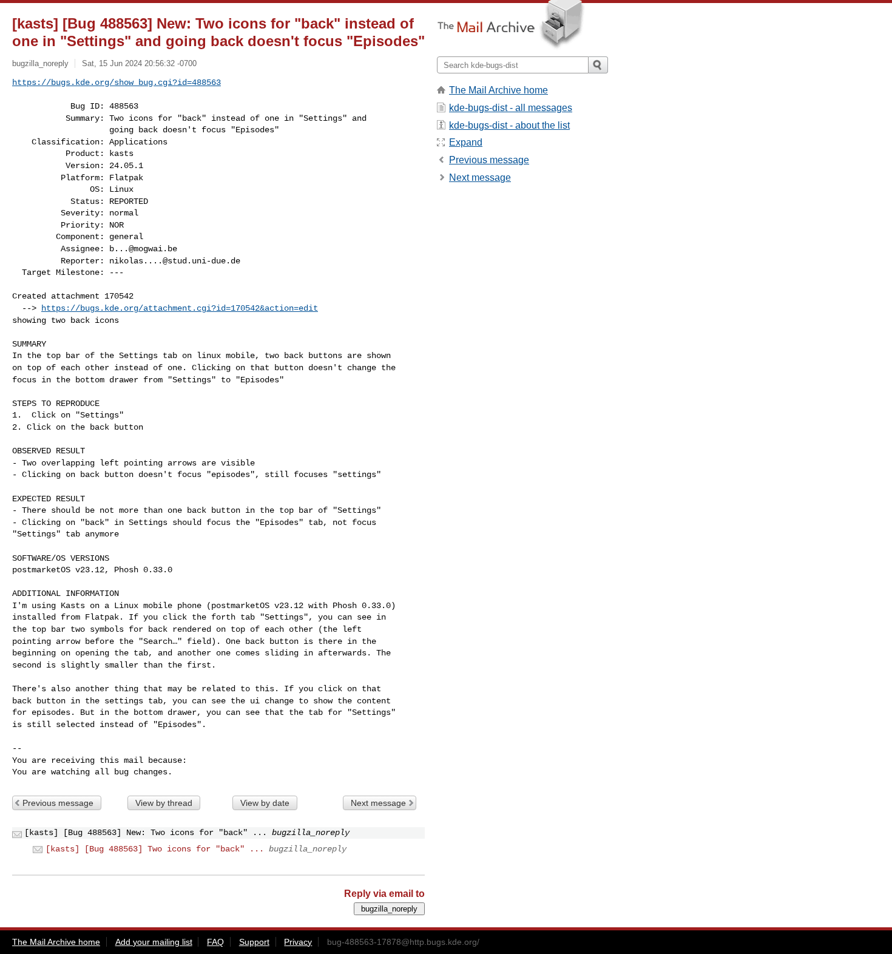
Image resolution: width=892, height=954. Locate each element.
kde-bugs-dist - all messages (510, 108)
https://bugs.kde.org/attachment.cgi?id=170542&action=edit (179, 308)
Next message (378, 803)
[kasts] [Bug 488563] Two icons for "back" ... (155, 849)
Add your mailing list (153, 942)
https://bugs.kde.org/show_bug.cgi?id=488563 (116, 82)
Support (254, 942)
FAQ (215, 942)
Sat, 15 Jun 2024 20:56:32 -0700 (139, 63)
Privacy (298, 942)
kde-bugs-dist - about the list (509, 125)
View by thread (163, 803)
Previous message (57, 803)
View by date (264, 803)
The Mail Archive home (498, 90)
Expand (465, 142)
